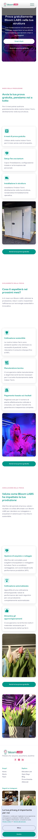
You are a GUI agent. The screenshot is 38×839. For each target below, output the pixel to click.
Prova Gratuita (27, 779)
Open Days (26, 774)
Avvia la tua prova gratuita (19, 48)
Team (4, 777)
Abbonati (25, 782)
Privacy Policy (6, 821)
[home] (11, 4)
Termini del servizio (20, 821)
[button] (32, 4)
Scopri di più (19, 41)
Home (4, 771)
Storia (4, 774)
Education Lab (27, 771)
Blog (23, 777)
